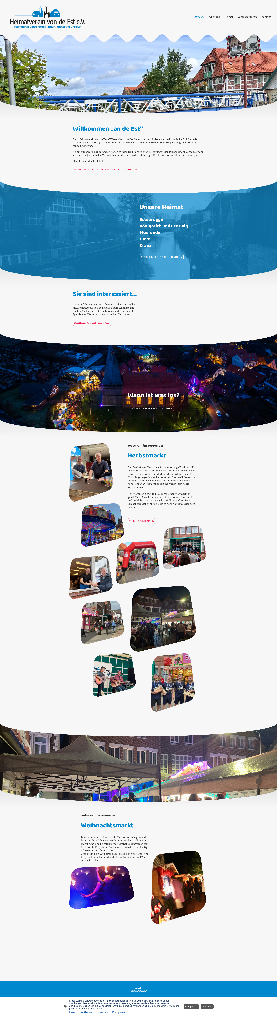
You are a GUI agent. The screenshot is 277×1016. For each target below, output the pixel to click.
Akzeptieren (191, 1006)
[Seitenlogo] (47, 17)
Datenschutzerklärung (80, 1012)
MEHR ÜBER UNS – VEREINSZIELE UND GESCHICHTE (106, 169)
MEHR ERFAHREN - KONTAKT (92, 322)
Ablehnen (207, 1006)
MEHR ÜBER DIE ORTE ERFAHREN (161, 257)
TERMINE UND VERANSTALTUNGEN (150, 408)
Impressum (102, 1012)
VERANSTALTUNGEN (141, 521)
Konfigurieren (119, 1012)
